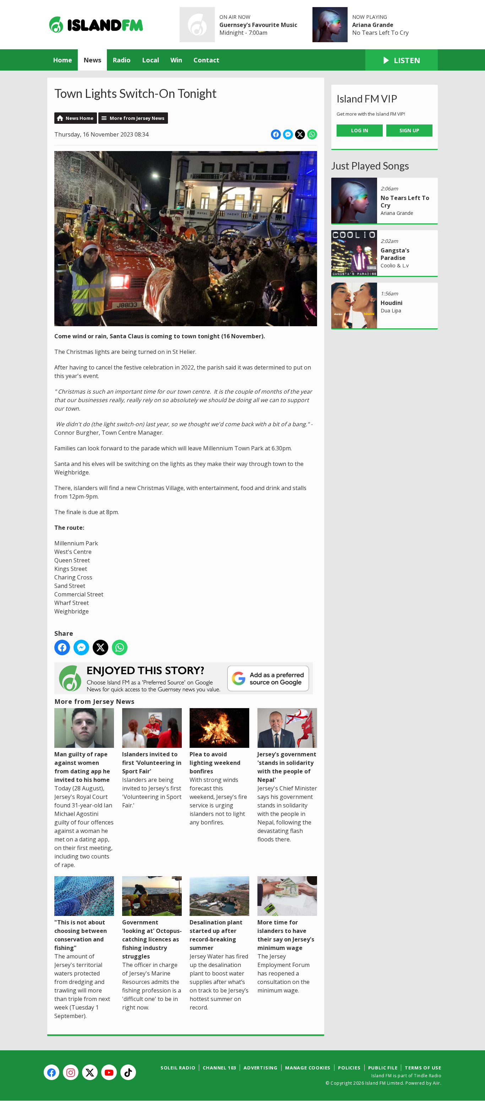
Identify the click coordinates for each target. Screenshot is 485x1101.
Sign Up (409, 130)
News (92, 60)
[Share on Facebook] (276, 134)
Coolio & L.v (395, 265)
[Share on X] (300, 134)
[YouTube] (109, 1072)
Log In (359, 130)
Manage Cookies (308, 1067)
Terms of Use (423, 1067)
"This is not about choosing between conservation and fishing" (80, 935)
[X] (90, 1072)
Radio (122, 60)
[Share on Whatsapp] (312, 134)
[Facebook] (51, 1072)
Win (176, 60)
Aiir (436, 1083)
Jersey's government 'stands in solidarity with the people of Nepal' (286, 767)
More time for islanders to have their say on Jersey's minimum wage (285, 935)
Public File (383, 1067)
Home (62, 60)
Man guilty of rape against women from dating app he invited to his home (82, 767)
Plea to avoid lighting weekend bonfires (215, 762)
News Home (79, 118)
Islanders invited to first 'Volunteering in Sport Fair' (151, 762)
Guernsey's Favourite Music (258, 25)
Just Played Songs (370, 166)
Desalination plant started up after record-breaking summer (216, 935)
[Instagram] (70, 1072)
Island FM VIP (367, 99)
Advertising (261, 1067)
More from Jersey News (137, 118)
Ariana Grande (372, 25)
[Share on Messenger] (288, 134)
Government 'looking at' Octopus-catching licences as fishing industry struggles (152, 939)
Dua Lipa (391, 310)
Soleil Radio (178, 1067)
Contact (206, 60)
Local (150, 60)
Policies (349, 1067)
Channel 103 (219, 1067)
